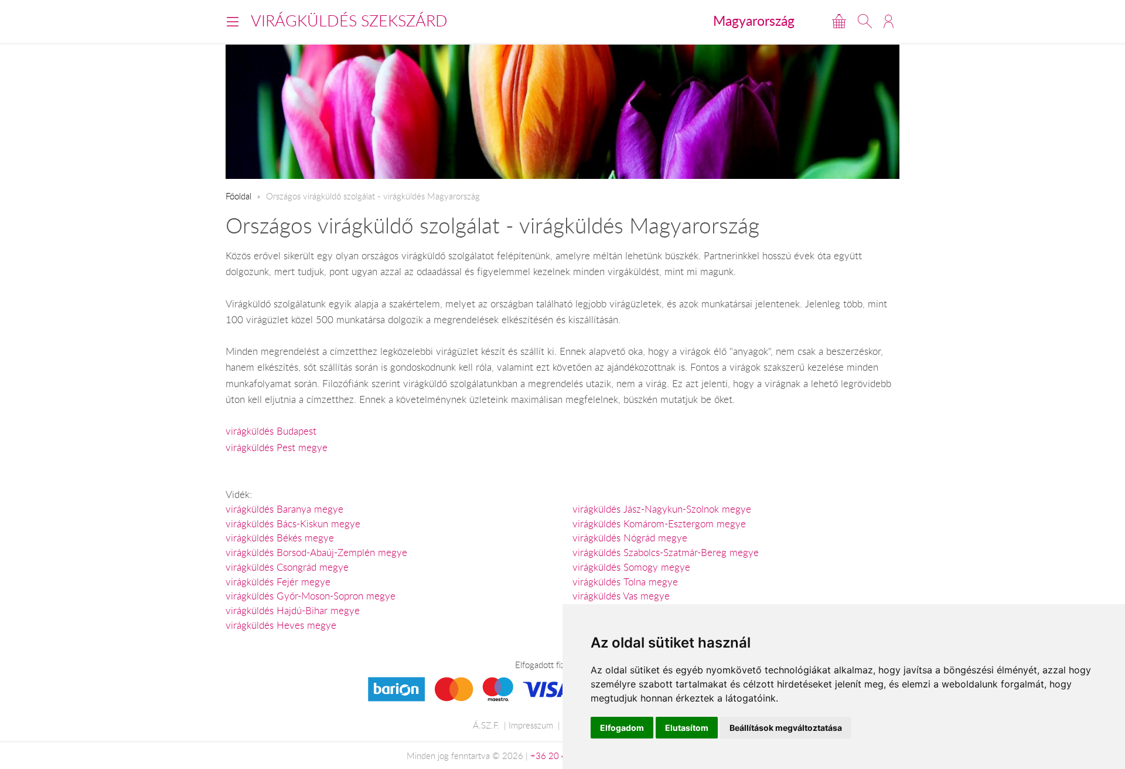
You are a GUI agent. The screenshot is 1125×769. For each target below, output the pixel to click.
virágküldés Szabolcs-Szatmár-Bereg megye (665, 552)
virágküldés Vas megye (621, 596)
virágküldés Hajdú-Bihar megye (293, 610)
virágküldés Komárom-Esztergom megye (659, 523)
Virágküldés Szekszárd (349, 20)
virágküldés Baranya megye (284, 509)
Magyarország (754, 20)
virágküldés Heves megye (281, 625)
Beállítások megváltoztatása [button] (785, 728)
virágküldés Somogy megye (631, 567)
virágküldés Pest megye (277, 447)
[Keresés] (865, 21)
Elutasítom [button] (686, 728)
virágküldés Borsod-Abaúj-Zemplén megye (316, 552)
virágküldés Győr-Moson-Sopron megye (311, 596)
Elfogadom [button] (622, 728)
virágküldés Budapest (271, 431)
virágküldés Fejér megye (278, 581)
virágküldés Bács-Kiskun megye (293, 523)
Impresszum (531, 725)
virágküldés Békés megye (280, 537)
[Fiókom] (889, 21)
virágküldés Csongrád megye (287, 567)
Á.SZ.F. (486, 725)
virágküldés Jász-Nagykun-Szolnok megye (661, 509)
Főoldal (238, 196)
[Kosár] (839, 21)
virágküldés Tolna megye (625, 581)
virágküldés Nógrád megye (629, 537)
